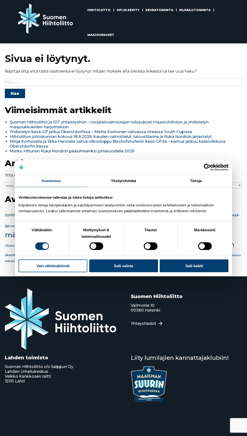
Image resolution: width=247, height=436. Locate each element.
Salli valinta (123, 266)
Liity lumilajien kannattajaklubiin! (180, 357)
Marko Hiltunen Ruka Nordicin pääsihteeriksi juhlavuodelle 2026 (72, 151)
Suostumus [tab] (51, 181)
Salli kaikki (194, 266)
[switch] (96, 246)
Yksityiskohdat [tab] (123, 181)
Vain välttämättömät (53, 266)
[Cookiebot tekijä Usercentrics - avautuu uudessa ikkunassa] (207, 167)
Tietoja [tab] (196, 181)
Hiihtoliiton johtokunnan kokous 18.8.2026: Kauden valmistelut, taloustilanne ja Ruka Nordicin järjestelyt (111, 136)
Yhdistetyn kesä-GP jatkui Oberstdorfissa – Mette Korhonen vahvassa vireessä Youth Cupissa (101, 131)
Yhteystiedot (143, 323)
